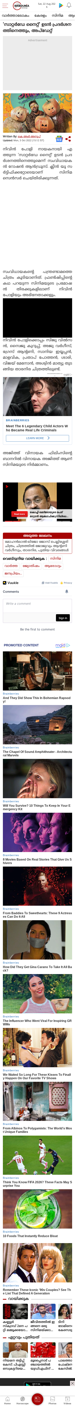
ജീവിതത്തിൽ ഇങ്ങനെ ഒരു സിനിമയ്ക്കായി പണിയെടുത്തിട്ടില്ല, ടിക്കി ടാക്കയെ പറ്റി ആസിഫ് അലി (43, 1326)
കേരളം (40, 16)
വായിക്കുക (18, 1299)
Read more (19, 514)
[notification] (69, 5)
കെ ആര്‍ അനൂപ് (29, 136)
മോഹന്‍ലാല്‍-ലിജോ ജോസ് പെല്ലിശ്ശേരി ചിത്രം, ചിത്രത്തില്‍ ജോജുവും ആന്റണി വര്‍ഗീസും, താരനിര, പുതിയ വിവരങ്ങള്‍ (37, 546)
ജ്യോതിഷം (31, 566)
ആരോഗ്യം (53, 566)
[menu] (6, 6)
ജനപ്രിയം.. (13, 574)
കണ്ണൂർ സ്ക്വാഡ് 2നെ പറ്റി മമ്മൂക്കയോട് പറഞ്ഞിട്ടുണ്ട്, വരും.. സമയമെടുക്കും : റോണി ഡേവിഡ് (15, 1326)
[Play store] (61, 5)
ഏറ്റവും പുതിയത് (23, 1337)
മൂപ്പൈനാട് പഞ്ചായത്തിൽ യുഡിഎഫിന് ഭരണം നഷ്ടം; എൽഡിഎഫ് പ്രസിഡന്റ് (43, 1365)
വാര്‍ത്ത (11, 566)
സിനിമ (57, 16)
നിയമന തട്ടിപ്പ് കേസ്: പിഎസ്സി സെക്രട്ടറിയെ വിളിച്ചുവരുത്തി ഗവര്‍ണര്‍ (14, 1365)
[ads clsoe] (72, 1383)
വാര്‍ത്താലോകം (15, 16)
